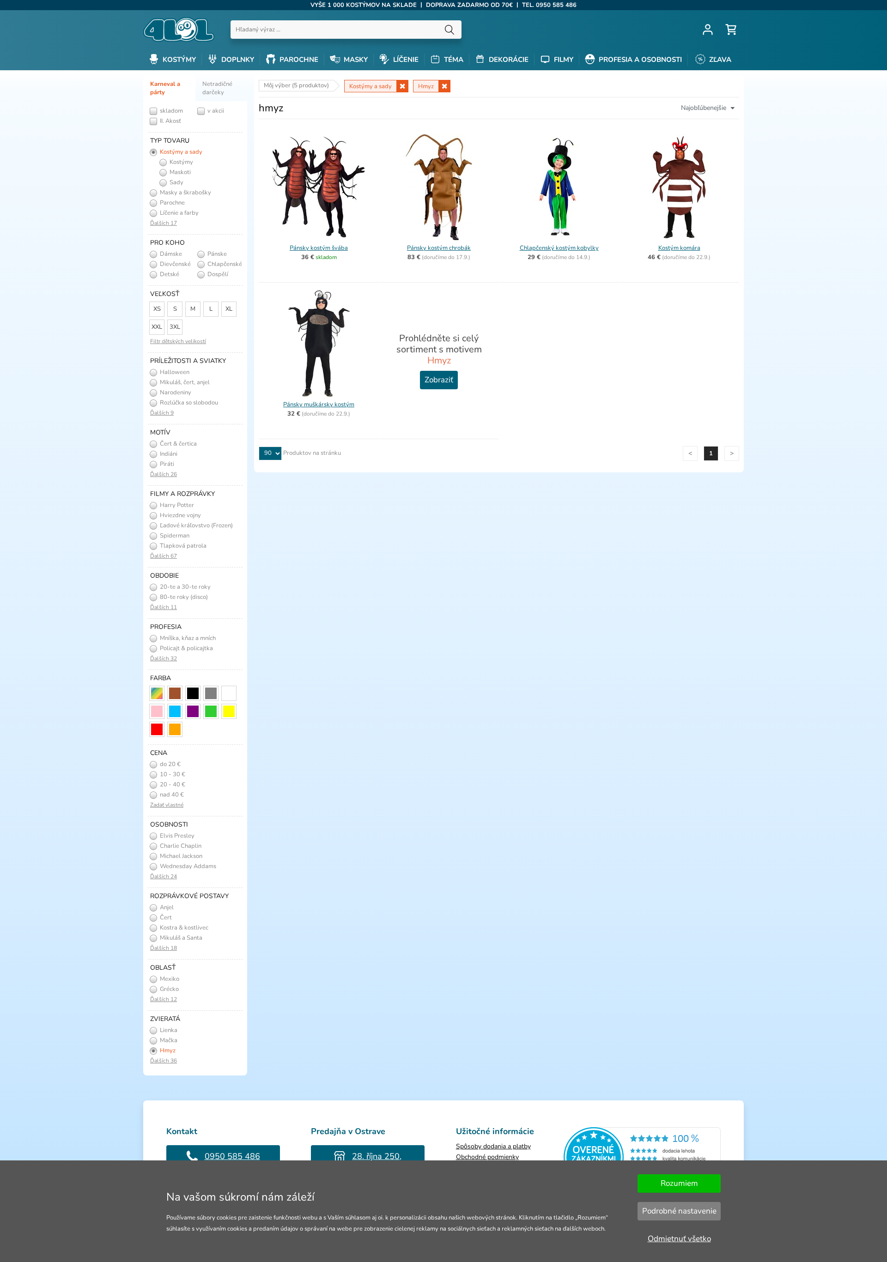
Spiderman (173, 535)
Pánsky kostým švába (319, 248)
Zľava (719, 59)
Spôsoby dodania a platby (493, 1146)
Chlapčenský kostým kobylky (559, 248)
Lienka (167, 1030)
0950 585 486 (232, 1156)
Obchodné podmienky (487, 1157)
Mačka (167, 1040)
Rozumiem (679, 1183)
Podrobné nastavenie (679, 1211)
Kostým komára (679, 248)
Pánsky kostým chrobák (439, 248)
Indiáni (167, 454)
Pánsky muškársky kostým (318, 404)
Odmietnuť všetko (679, 1238)
